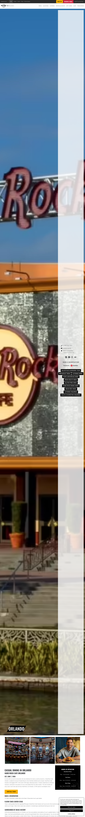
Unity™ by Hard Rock (78, 1)
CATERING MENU (77, 373)
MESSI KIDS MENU (71, 389)
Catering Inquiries (71, 392)
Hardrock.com (4, 1)
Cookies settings (71, 813)
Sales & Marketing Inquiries (71, 395)
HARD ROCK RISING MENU (71, 386)
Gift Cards (69, 6)
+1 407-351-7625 (67, 345)
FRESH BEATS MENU (71, 379)
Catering (52, 6)
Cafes (11, 1)
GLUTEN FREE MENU (71, 383)
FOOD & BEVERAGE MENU (71, 376)
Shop (22, 1)
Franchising (80, 6)
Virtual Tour (11, 791)
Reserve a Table (68, 1)
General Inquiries (67, 348)
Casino (18, 1)
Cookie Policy (64, 804)
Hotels (15, 1)
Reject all (71, 810)
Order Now (59, 1)
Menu (40, 6)
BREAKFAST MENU (65, 373)
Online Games (27, 1)
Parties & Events (60, 6)
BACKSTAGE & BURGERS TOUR (71, 370)
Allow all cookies (71, 807)
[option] (17, 750)
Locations (45, 6)
